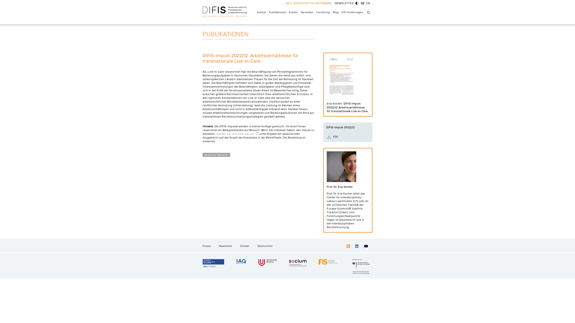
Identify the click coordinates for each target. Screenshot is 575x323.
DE (363, 3)
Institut (261, 12)
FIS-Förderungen (352, 12)
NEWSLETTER (344, 3)
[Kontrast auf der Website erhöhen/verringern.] (356, 3)
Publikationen (277, 12)
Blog (336, 12)
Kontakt (244, 245)
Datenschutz (265, 245)
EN (368, 3)
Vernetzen (307, 12)
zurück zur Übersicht (216, 154)
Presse (207, 245)
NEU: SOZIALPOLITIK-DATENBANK (309, 3)
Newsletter (225, 245)
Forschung (323, 12)
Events (293, 12)
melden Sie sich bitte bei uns (235, 133)
